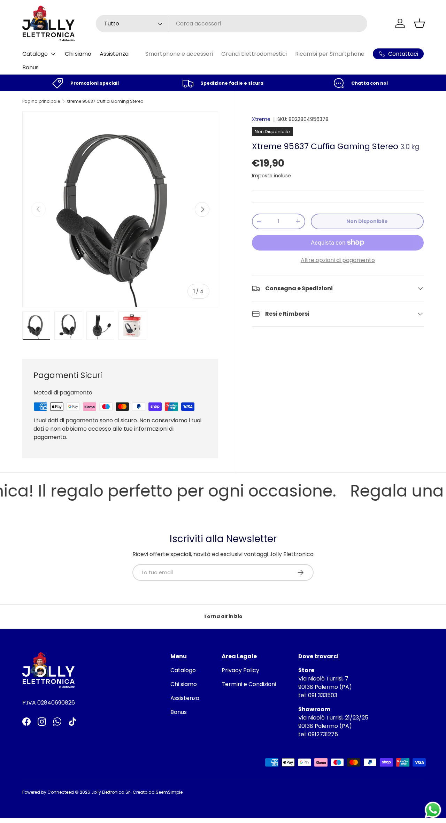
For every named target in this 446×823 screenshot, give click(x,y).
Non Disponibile (367, 221)
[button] (419, 23)
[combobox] (231, 23)
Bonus (30, 67)
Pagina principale (41, 101)
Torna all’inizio (223, 616)
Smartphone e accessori (179, 54)
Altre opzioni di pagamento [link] (338, 260)
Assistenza (114, 54)
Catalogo (35, 54)
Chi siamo (78, 54)
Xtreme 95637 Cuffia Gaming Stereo (105, 101)
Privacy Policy (240, 670)
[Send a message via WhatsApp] (433, 810)
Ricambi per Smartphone (329, 54)
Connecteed (60, 792)
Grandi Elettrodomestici (254, 54)
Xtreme (261, 119)
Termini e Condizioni (249, 684)
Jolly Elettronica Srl (111, 792)
